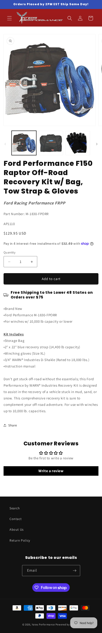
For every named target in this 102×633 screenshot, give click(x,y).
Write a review (50, 470)
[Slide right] (97, 144)
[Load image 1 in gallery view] (24, 143)
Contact (15, 519)
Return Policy (19, 540)
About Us (16, 529)
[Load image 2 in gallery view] (51, 143)
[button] (9, 18)
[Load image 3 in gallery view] (77, 143)
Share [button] (12, 425)
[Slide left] (5, 144)
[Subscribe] (75, 570)
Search (14, 508)
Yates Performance (43, 624)
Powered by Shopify (68, 624)
